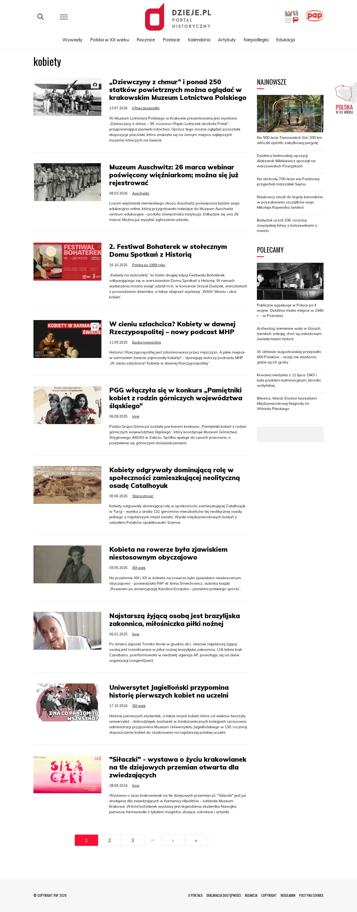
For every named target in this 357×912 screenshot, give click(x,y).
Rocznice (146, 39)
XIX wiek (139, 568)
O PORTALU (195, 895)
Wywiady (72, 39)
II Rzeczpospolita (145, 108)
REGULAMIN (288, 895)
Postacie (171, 39)
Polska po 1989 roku (148, 265)
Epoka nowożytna (146, 342)
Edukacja (285, 39)
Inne (135, 416)
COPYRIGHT (269, 895)
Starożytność (142, 496)
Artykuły (227, 39)
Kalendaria (199, 39)
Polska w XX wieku (109, 39)
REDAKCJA (251, 895)
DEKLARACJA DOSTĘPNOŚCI (223, 895)
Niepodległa (256, 39)
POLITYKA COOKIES (311, 895)
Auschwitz (140, 193)
